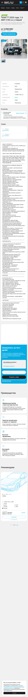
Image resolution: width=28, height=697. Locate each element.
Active (16, 97)
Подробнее (14, 517)
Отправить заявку (14, 377)
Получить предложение (9, 34)
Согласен (14, 693)
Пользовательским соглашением (11, 687)
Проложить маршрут (8, 366)
